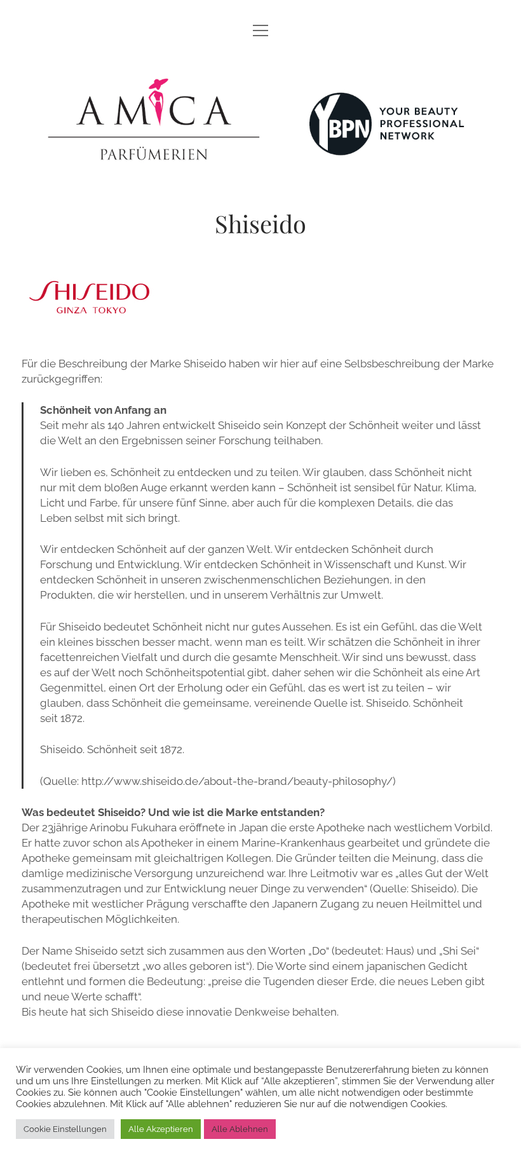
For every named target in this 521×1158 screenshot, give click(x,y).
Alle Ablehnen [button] (240, 1129)
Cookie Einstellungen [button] (65, 1129)
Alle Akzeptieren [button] (160, 1129)
